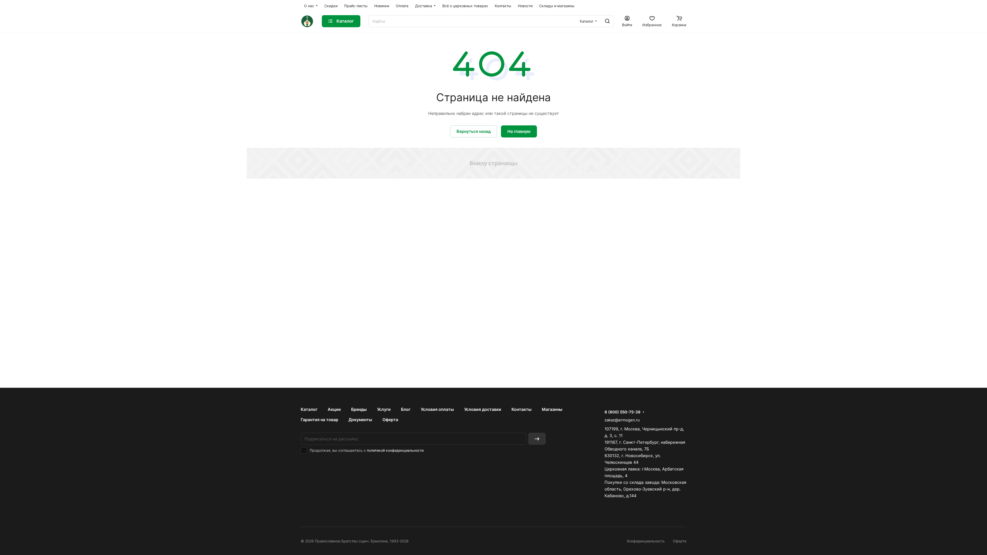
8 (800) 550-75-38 (623, 412)
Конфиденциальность (646, 541)
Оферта (390, 419)
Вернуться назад (473, 131)
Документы (360, 419)
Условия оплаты (437, 409)
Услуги (384, 409)
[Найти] (607, 21)
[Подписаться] (537, 439)
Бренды (359, 409)
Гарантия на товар (319, 419)
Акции (334, 409)
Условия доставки (482, 409)
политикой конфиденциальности (395, 450)
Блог (405, 409)
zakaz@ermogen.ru (622, 420)
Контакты (521, 409)
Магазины (552, 409)
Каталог (309, 409)
